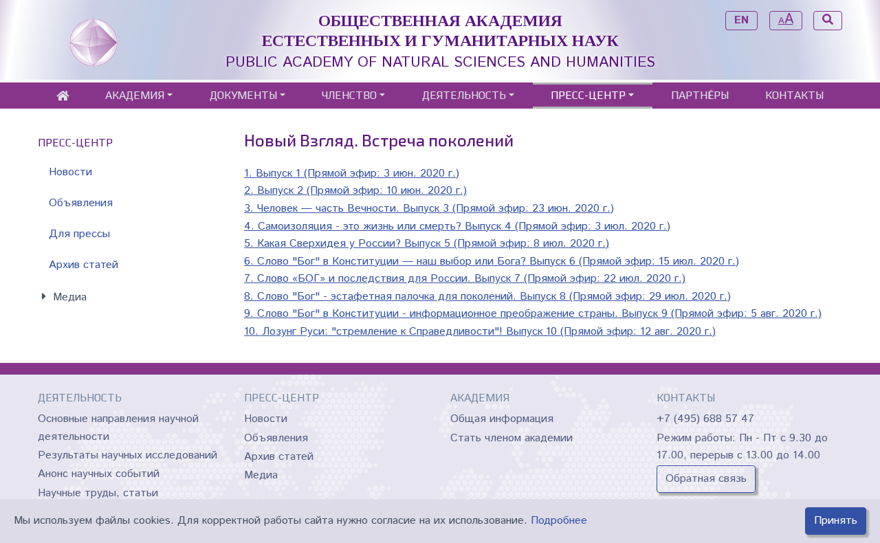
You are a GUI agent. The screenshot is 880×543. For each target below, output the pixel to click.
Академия (134, 95)
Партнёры (700, 95)
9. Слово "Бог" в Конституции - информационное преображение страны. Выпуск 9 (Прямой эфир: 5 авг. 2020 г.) (533, 314)
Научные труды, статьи (98, 493)
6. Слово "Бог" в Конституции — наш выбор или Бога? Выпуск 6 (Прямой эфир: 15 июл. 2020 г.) (491, 261)
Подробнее (559, 521)
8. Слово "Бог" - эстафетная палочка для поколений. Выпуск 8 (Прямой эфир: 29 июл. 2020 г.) (487, 296)
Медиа (70, 297)
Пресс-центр (588, 95)
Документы (243, 95)
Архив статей (83, 265)
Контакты (794, 95)
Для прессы (79, 234)
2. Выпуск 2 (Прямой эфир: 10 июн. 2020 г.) (355, 191)
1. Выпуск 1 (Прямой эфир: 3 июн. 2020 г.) (351, 173)
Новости (70, 172)
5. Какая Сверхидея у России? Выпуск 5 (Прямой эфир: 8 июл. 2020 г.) (426, 244)
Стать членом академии (511, 438)
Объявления (81, 203)
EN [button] (741, 20)
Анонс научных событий (99, 474)
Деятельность (464, 95)
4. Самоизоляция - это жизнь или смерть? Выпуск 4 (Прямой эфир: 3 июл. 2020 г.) (457, 226)
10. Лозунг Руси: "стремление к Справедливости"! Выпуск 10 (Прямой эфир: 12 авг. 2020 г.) (480, 332)
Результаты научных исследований (127, 455)
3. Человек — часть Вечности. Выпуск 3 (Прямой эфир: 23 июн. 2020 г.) (429, 209)
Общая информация (501, 419)
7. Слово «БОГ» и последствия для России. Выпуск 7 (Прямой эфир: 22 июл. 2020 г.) (464, 279)
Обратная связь (706, 479)
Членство (349, 95)
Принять (835, 521)
